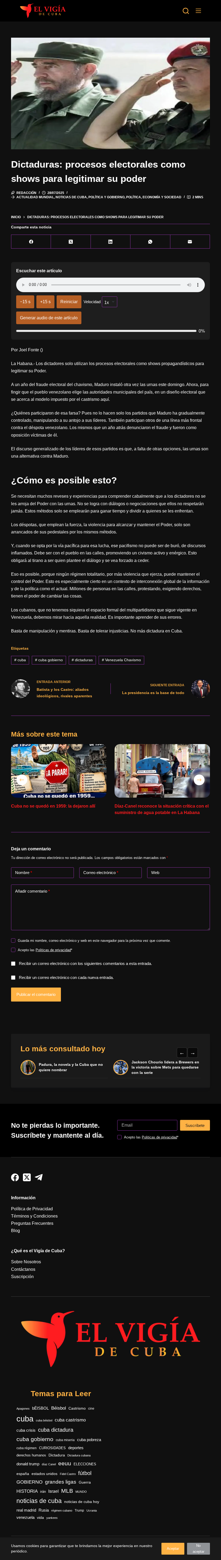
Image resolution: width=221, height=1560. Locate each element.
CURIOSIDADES (52, 1448)
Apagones (23, 1408)
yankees (52, 1517)
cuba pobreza (89, 1439)
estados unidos (44, 1473)
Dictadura (57, 1455)
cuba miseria (65, 1440)
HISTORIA (27, 1491)
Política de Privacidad (32, 1209)
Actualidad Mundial (35, 197)
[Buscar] (186, 11)
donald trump (27, 1464)
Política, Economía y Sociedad (153, 197)
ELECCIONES (85, 1464)
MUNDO (81, 1491)
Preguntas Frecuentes (32, 1223)
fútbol (84, 1473)
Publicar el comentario (36, 994)
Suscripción (22, 1276)
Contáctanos (23, 1269)
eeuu (64, 1463)
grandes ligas (60, 1482)
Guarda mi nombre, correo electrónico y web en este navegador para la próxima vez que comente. (94, 941)
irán (43, 1492)
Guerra (85, 1482)
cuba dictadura (55, 1430)
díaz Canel (49, 1464)
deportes (76, 1448)
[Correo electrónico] (190, 242)
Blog (15, 1230)
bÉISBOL (40, 1408)
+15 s (45, 301)
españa (22, 1473)
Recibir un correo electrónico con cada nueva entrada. (66, 977)
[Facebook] (31, 242)
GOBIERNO (29, 1482)
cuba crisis (26, 1430)
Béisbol (58, 1408)
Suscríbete (195, 1125)
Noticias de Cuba (71, 197)
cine (91, 1408)
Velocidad (92, 301)
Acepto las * (45, 950)
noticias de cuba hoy (81, 1501)
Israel (53, 1491)
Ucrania (92, 1510)
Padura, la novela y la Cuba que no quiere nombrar (71, 1067)
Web (155, 872)
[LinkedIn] (110, 242)
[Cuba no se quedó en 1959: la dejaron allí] (58, 771)
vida (40, 1517)
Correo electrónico (100, 872)
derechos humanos (31, 1455)
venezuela (25, 1517)
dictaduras (82, 660)
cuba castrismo (70, 1420)
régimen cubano (61, 1510)
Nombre (23, 872)
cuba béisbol (44, 1420)
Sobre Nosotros (26, 1262)
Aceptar (173, 1549)
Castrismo (77, 1408)
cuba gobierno (49, 660)
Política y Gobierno (106, 197)
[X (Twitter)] (71, 242)
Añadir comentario (32, 891)
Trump (79, 1510)
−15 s (25, 301)
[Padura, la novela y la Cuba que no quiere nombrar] (28, 1067)
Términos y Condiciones (34, 1216)
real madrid (26, 1510)
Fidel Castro (68, 1474)
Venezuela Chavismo (121, 660)
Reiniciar (69, 301)
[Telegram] (39, 1177)
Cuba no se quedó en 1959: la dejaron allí (53, 806)
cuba (20, 660)
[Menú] (198, 10)
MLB (67, 1491)
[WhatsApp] (150, 242)
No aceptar (198, 1549)
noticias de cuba (39, 1500)
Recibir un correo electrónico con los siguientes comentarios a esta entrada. (85, 963)
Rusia (44, 1510)
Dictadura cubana (79, 1455)
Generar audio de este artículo (49, 318)
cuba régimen (26, 1448)
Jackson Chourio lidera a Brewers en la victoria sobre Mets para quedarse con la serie (165, 1067)
